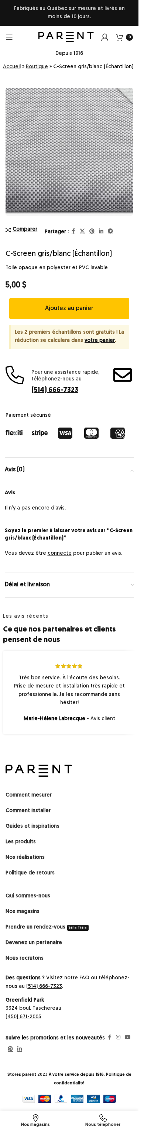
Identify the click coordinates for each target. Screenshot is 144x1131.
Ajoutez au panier (69, 303)
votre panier (100, 335)
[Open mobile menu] (9, 37)
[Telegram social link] (110, 226)
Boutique (37, 67)
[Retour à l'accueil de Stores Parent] (39, 765)
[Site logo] (66, 37)
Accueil (12, 67)
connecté (60, 548)
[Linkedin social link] (101, 226)
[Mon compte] (104, 37)
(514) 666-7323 (54, 385)
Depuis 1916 (69, 53)
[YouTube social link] (128, 1032)
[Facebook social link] (73, 226)
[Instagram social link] (118, 1032)
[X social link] (82, 226)
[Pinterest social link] (92, 226)
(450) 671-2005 (23, 1011)
